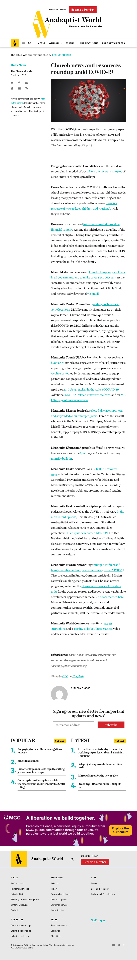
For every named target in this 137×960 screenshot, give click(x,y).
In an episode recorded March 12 (87, 533)
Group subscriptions (60, 894)
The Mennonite (61, 55)
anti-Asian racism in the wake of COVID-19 (91, 389)
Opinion (54, 43)
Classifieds (56, 936)
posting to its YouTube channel (93, 629)
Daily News (18, 65)
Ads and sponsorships (21, 925)
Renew (63, 9)
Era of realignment (28, 760)
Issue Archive (57, 910)
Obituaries (55, 930)
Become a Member (82, 10)
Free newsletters (59, 925)
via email (93, 294)
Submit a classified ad (21, 930)
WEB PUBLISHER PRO (25, 948)
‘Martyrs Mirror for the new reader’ (98, 775)
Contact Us (70, 945)
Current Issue (89, 43)
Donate (94, 883)
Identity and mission (20, 888)
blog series (57, 363)
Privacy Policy (47, 945)
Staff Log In (98, 920)
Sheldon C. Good (80, 688)
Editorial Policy (18, 894)
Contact (14, 910)
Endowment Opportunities (103, 894)
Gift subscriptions (59, 899)
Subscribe (53, 9)
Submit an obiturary (20, 936)
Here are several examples (105, 171)
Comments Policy (59, 945)
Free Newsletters (113, 43)
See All (59, 741)
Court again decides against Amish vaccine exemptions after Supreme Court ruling (41, 784)
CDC (65, 676)
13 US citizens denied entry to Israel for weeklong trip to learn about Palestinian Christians (101, 753)
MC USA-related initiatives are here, (88, 395)
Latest (41, 43)
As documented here (111, 597)
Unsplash (78, 676)
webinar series (60, 373)
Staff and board (18, 883)
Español (71, 43)
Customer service (59, 904)
